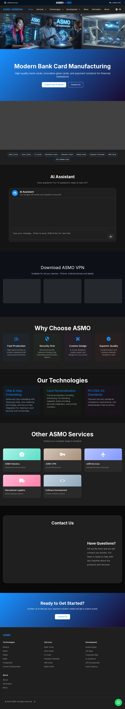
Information (96, 9)
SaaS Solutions (92, 667)
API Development (92, 663)
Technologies (55, 9)
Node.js (6, 647)
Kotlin (5, 659)
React (5, 651)
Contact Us (76, 84)
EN (120, 9)
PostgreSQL (8, 663)
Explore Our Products (54, 84)
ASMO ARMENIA (13, 9)
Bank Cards (49, 647)
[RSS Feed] (34, 701)
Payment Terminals (51, 659)
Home (30, 9)
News (86, 9)
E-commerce (91, 659)
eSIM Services (12, 3)
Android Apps (91, 647)
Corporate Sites (92, 655)
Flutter (5, 655)
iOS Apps (89, 651)
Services (40, 9)
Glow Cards (49, 651)
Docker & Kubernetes (11, 667)
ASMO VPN (116, 3)
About (106, 9)
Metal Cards (49, 667)
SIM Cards (48, 663)
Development (71, 9)
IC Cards (47, 655)
